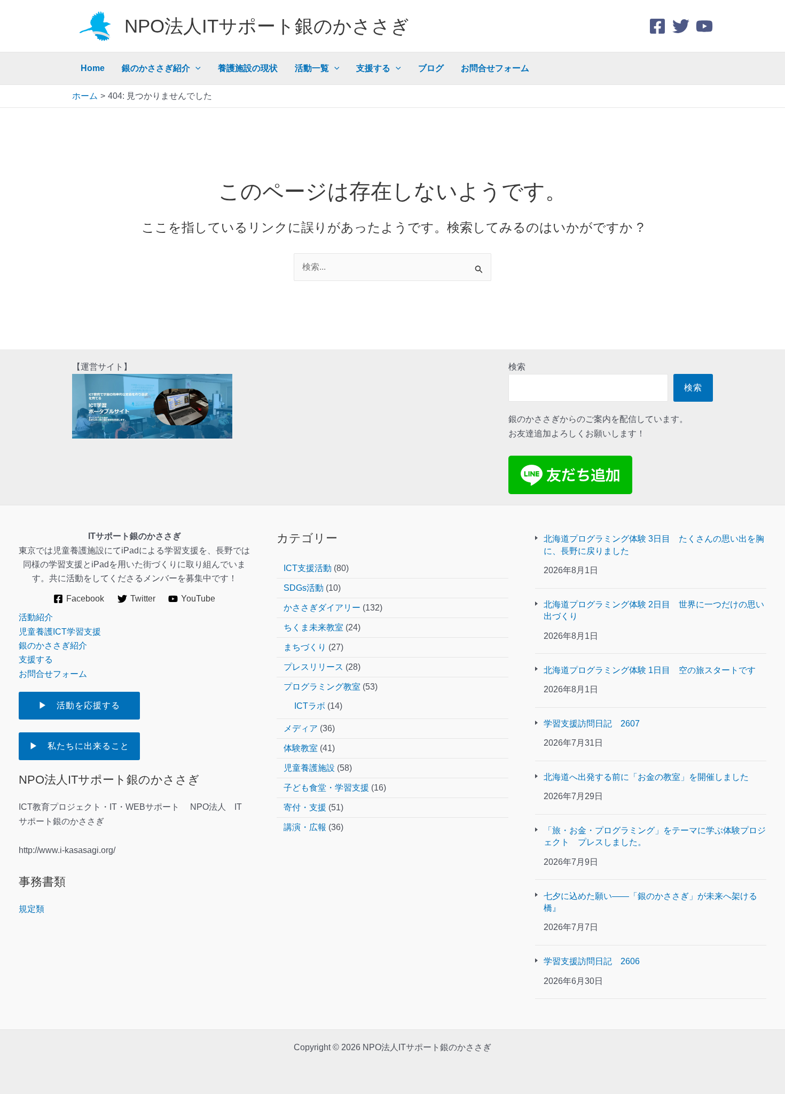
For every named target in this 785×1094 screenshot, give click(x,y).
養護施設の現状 (248, 68)
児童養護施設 (309, 767)
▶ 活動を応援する (88, 705)
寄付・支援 (305, 807)
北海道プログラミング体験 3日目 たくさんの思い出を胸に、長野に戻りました (654, 544)
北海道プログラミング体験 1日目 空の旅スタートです (650, 670)
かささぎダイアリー (322, 607)
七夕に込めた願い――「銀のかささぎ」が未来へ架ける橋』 (650, 902)
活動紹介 (36, 617)
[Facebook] (657, 26)
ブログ (431, 68)
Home (93, 68)
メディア (301, 728)
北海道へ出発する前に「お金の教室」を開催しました (646, 777)
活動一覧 (312, 68)
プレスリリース (313, 666)
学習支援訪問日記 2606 (592, 961)
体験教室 (301, 748)
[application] (195, 68)
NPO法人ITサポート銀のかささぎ (267, 25)
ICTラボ (309, 705)
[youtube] (704, 26)
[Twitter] (680, 26)
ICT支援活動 (308, 568)
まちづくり (305, 647)
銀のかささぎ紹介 (156, 68)
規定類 (31, 908)
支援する (373, 68)
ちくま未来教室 (313, 627)
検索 (516, 366)
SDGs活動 (304, 587)
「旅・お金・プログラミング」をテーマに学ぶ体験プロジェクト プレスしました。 (655, 836)
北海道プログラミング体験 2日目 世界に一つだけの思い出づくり (654, 610)
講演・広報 (305, 827)
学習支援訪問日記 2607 (596, 723)
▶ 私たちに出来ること (79, 746)
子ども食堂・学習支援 (326, 787)
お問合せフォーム (495, 68)
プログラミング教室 (322, 686)
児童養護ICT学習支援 (60, 631)
